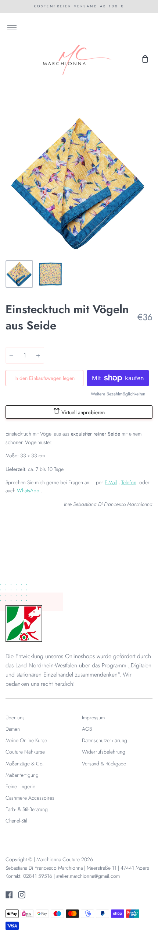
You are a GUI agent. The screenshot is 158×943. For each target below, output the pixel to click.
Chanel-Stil (16, 820)
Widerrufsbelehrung (103, 751)
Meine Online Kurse (26, 740)
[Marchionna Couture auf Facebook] (9, 894)
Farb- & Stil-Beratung (27, 809)
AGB (87, 729)
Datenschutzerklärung (104, 740)
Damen (13, 729)
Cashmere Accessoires (30, 797)
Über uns (15, 717)
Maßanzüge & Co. (25, 763)
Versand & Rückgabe (104, 763)
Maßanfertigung (22, 775)
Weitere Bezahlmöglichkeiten (118, 394)
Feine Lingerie (20, 786)
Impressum (93, 717)
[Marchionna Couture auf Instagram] (21, 894)
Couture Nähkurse (25, 751)
